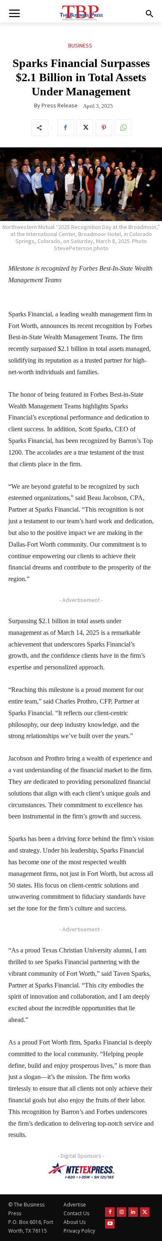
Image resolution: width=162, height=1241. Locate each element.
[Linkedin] (133, 1212)
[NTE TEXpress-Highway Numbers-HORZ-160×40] (81, 1170)
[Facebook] (65, 127)
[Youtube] (110, 1224)
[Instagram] (121, 1212)
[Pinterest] (104, 127)
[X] (84, 127)
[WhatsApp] (123, 127)
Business (80, 45)
